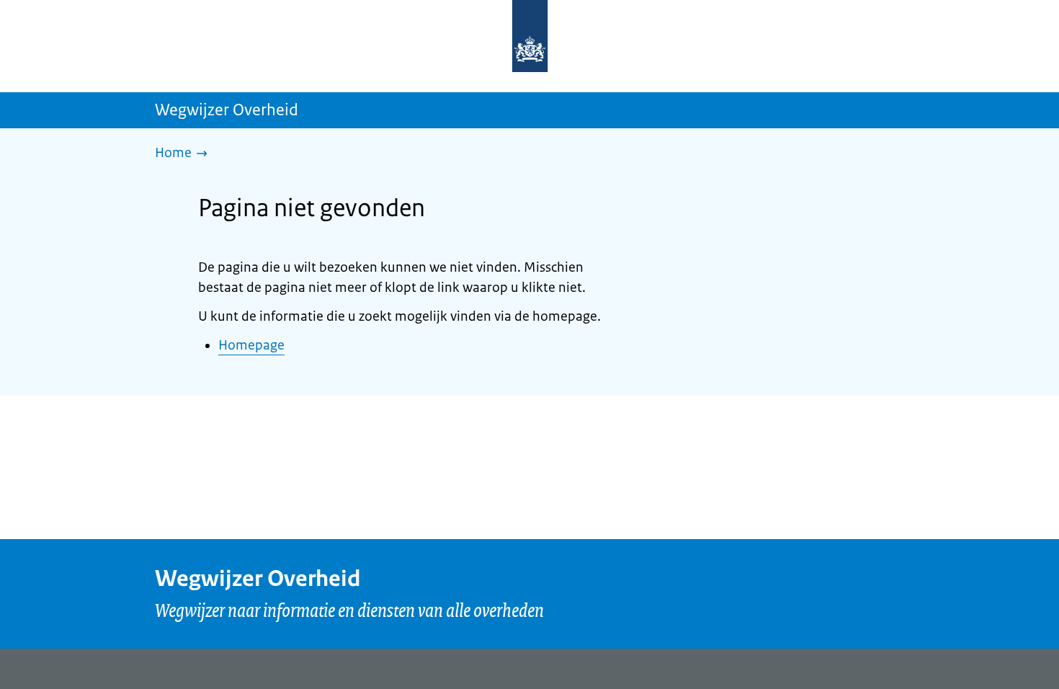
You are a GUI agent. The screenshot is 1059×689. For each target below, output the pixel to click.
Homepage (251, 345)
